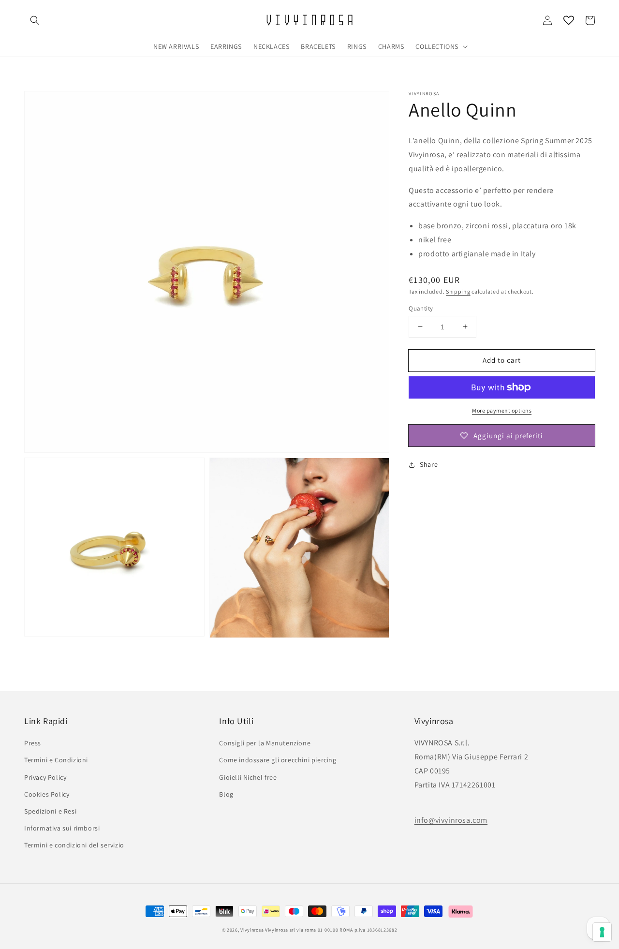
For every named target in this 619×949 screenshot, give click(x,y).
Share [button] (429, 464)
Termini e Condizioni (56, 760)
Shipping (458, 291)
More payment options (501, 410)
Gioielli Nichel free (248, 777)
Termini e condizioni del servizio (74, 845)
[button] (34, 20)
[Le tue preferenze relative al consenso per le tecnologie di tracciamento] (602, 932)
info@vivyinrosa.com (450, 820)
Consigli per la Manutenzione (264, 743)
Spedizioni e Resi (50, 811)
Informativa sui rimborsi (62, 828)
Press (32, 743)
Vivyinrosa (252, 930)
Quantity (421, 308)
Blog (226, 794)
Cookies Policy (46, 794)
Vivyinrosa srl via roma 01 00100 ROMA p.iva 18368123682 (331, 930)
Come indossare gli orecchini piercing (277, 760)
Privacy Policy (45, 777)
